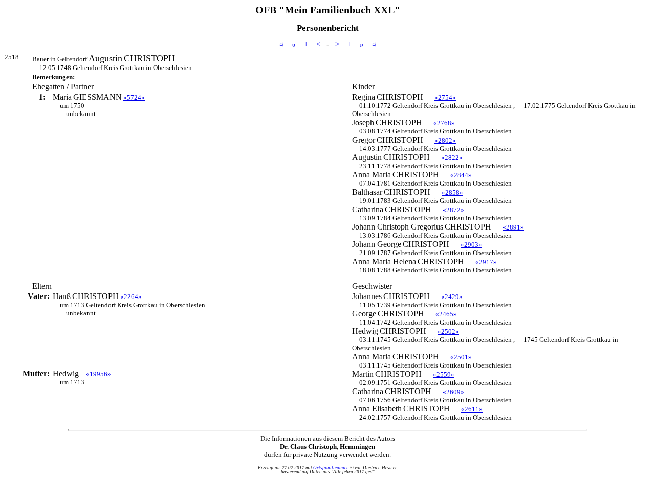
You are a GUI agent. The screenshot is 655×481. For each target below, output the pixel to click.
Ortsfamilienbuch (331, 467)
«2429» (452, 297)
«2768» (444, 123)
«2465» (446, 314)
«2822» (452, 158)
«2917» (486, 262)
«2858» (452, 192)
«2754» (445, 97)
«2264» (131, 297)
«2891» (513, 227)
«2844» (461, 175)
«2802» (445, 140)
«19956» (98, 374)
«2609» (453, 392)
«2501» (461, 357)
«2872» (453, 210)
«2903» (471, 244)
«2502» (448, 331)
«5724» (134, 97)
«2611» (472, 409)
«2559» (443, 374)
